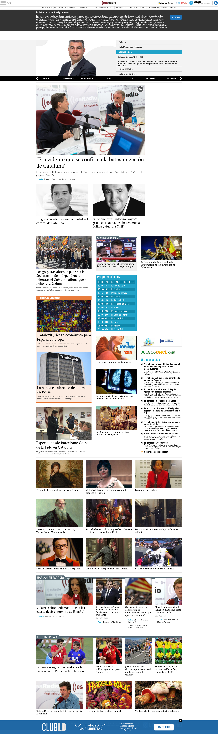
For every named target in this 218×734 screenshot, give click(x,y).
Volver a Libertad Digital (165, 3)
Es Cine (109, 78)
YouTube (185, 3)
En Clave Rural (151, 78)
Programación (47, 8)
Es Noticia (115, 289)
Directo (202, 3)
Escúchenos (58, 8)
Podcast (164, 8)
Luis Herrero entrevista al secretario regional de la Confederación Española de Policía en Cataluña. (162, 403)
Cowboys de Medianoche (88, 78)
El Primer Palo (133, 8)
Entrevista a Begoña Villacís (51, 617)
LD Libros (130, 78)
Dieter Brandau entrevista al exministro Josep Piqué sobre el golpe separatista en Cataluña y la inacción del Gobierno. (162, 445)
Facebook (176, 3)
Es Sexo (122, 42)
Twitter (179, 3)
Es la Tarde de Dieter (128, 74)
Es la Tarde (93, 8)
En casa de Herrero (106, 8)
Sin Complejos (120, 8)
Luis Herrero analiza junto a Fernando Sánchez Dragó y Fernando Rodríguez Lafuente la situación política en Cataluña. (162, 382)
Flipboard (182, 2)
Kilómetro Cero (125, 52)
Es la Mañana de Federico (130, 47)
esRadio (109, 3)
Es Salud (46, 78)
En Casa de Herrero (67, 78)
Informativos (70, 8)
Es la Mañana (82, 8)
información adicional (78, 25)
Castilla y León (153, 8)
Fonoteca (172, 8)
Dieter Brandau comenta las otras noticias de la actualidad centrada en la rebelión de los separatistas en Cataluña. (162, 436)
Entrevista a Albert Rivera (109, 622)
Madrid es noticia (119, 293)
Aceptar (176, 17)
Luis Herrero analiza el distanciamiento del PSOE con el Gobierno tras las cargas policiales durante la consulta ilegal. (162, 413)
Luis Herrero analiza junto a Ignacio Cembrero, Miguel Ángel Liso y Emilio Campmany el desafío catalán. (162, 369)
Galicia (142, 8)
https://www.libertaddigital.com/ (105, 18)
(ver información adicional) (137, 22)
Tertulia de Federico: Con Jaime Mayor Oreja (57, 179)
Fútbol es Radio (76, 58)
